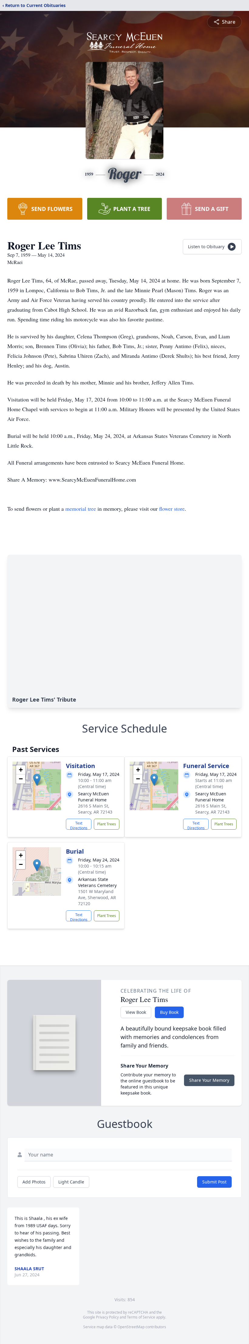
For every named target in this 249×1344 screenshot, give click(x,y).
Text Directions (78, 825)
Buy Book (169, 1012)
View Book (136, 1012)
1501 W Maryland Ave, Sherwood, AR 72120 (97, 897)
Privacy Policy (107, 1317)
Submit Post (214, 1182)
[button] (37, 780)
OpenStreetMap (131, 1326)
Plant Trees (106, 824)
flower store (172, 508)
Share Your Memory (209, 1080)
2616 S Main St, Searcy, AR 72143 (95, 809)
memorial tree (80, 508)
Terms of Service (141, 1317)
